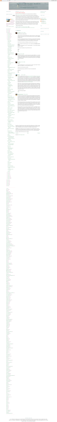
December (9, 33)
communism (7, 324)
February (9, 177)
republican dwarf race (8, 285)
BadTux (19, 74)
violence (7, 284)
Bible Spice (7, 329)
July (8, 39)
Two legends (9, 86)
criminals (7, 318)
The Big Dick (7, 345)
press (6, 261)
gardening (7, 289)
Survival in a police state (11, 156)
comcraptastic (8, 333)
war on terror (7, 221)
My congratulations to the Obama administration (11, 137)
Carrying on (9, 116)
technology (7, 197)
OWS (6, 281)
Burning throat (9, 49)
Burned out (9, 135)
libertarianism (8, 229)
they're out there (30, 76)
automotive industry (8, 286)
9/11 (6, 328)
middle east (7, 338)
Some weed (9, 61)
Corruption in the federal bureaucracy (11, 59)
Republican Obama (8, 320)
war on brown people (8, 195)
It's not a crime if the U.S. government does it (11, 154)
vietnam (7, 327)
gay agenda (7, 214)
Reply (18, 51)
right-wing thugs (8, 215)
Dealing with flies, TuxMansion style (10, 85)
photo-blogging (8, 373)
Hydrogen (9, 171)
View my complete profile (10, 26)
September (9, 36)
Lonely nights (9, 63)
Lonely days (9, 103)
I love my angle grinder (10, 125)
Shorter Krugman (10, 50)
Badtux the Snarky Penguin (29, 4)
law (6, 230)
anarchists (7, 323)
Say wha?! (9, 42)
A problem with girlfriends (11, 104)
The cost (9, 71)
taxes (6, 273)
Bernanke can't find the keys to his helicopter (11, 73)
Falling (8, 94)
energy (7, 265)
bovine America (8, 394)
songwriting (7, 267)
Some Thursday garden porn (11, 44)
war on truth (7, 344)
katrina (7, 337)
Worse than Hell (9, 124)
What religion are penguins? (11, 91)
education (7, 233)
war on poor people (8, 219)
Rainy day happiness (10, 119)
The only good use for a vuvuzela (10, 169)
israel (7, 262)
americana (7, 363)
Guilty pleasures (10, 162)
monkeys (7, 339)
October (9, 35)
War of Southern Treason (9, 347)
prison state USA (8, 227)
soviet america (8, 199)
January (9, 178)
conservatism (7, 288)
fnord (7, 382)
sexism (7, 359)
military (7, 231)
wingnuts (7, 217)
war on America (8, 213)
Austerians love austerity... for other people (11, 115)
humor (7, 212)
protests (7, 291)
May (8, 173)
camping (7, 276)
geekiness (7, 278)
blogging (7, 287)
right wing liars (8, 223)
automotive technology (9, 272)
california (7, 378)
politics (7, 194)
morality (7, 340)
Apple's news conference (11, 101)
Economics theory (43, 12)
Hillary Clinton (8, 271)
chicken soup (7, 379)
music (7, 189)
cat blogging (7, 192)
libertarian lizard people (9, 366)
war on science (8, 295)
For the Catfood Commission (11, 110)
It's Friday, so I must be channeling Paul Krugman (11, 132)
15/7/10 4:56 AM (25, 94)
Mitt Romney (7, 376)
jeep (6, 236)
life (6, 190)
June (8, 172)
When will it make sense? (11, 52)
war (6, 235)
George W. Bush (8, 232)
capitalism (7, 322)
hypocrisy (7, 326)
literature (7, 246)
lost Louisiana (8, 367)
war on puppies (8, 410)
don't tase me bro (8, 247)
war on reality (8, 411)
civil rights (7, 224)
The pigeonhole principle (11, 69)
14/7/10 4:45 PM (22, 53)
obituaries (7, 249)
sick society (7, 196)
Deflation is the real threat (11, 128)
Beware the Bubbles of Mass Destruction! (11, 113)
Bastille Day (19, 15)
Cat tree (9, 161)
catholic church (8, 349)
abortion (7, 330)
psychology (7, 386)
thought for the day (8, 250)
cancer (7, 395)
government (7, 242)
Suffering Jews (9, 41)
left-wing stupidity (8, 222)
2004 (8, 185)
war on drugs (7, 240)
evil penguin (7, 381)
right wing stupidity (8, 198)
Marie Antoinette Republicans (10, 275)
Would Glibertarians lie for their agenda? (11, 46)
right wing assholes (8, 243)
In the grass (9, 60)
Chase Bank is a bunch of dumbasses (11, 121)
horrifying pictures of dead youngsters (28, 81)
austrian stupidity (8, 321)
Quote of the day (10, 140)
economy (7, 191)
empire (7, 398)
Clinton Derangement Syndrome (10, 375)
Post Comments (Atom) (21, 134)
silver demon (7, 388)
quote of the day (8, 341)
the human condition (8, 216)
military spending (8, 370)
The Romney (7, 346)
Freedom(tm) (7, 280)
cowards (7, 334)
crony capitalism (8, 241)
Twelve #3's (9, 163)
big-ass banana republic (9, 331)
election (7, 397)
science (7, 311)
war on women (8, 279)
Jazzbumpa (19, 32)
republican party (8, 269)
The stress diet (9, 40)
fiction (7, 268)
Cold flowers (9, 155)
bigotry (7, 316)
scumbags (7, 342)
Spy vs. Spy (9, 145)
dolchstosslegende (8, 380)
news (6, 226)
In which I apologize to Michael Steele (10, 148)
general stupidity (8, 201)
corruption (7, 317)
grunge (7, 383)
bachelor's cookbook (8, 264)
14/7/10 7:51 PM (23, 74)
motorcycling (7, 220)
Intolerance (9, 83)
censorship (7, 332)
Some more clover (10, 57)
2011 (8, 31)
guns (6, 248)
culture (7, 239)
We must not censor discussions (10, 93)
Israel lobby (7, 315)
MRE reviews (7, 270)
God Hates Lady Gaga (10, 89)
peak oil (7, 266)
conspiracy (7, 298)
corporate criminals (8, 299)
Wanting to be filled (10, 107)
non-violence (7, 371)
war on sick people (8, 263)
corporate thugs (8, 310)
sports (7, 389)
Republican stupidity (8, 193)
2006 (8, 183)
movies (7, 277)
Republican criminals (8, 225)
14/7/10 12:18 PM (23, 32)
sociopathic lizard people (9, 343)
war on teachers (8, 390)
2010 (8, 32)
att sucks (7, 393)
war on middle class (8, 294)
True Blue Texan (43, 21)
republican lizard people (9, 244)
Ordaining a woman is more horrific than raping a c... (11, 97)
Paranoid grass (9, 43)
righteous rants (8, 218)
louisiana (7, 368)
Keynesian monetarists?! (11, 62)
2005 (8, 184)
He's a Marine (9, 82)
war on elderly (25, 27)
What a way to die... (10, 70)
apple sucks (7, 391)
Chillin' (8, 134)
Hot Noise (9, 150)
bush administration (8, 234)
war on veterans (8, 314)
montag (19, 53)
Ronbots (7, 377)
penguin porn (7, 274)
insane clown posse (8, 384)
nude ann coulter (8, 293)
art (6, 392)
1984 (6, 361)
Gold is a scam (9, 51)
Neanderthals (9, 90)
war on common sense (8, 312)
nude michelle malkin (8, 319)
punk (6, 387)
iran (6, 290)
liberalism (7, 283)
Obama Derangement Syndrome (10, 245)
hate (6, 335)
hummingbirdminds (43, 19)
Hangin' (9, 66)
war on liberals (8, 313)
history (7, 228)
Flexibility (9, 102)
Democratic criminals (8, 362)
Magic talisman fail (10, 152)
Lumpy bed (9, 164)
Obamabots (7, 296)
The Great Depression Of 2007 (9, 292)
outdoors (7, 372)
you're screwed (8, 374)
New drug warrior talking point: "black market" (11, 144)
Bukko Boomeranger (20, 94)
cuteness (7, 364)
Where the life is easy (10, 111)
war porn (7, 412)
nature (7, 385)
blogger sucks (8, 297)
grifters (7, 365)
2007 (8, 182)
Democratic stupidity (8, 238)
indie (6, 336)
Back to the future (10, 79)
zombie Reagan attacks (9, 413)
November (9, 34)
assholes (7, 348)
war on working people (9, 360)
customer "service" (8, 396)
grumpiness (7, 325)
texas (6, 409)
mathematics (7, 369)
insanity (7, 282)
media (7, 237)
